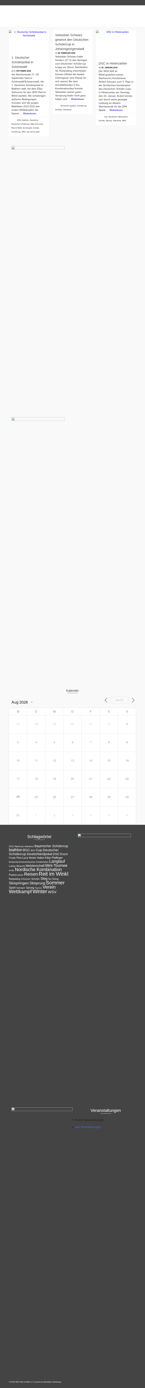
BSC (26, 850)
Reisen (31, 874)
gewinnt (73, 106)
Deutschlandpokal (39, 854)
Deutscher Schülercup (20, 124)
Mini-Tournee (56, 865)
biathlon (25, 120)
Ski (49, 879)
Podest (13, 874)
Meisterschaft (35, 866)
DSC (56, 854)
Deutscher (34, 120)
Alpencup (19, 846)
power (20, 875)
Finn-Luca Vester (26, 857)
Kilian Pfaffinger (54, 857)
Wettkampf (20, 891)
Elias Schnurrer (37, 124)
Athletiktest (29, 846)
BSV (33, 850)
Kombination (42, 862)
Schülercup (16, 132)
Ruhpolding (14, 879)
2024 (19, 120)
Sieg (43, 878)
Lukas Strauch (17, 865)
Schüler (36, 128)
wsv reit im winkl (33, 132)
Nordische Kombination (38, 869)
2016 (11, 846)
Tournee (38, 888)
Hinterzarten (123, 117)
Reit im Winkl (16, 128)
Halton (40, 857)
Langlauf (57, 861)
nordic (11, 870)
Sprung (109, 121)
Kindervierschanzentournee (22, 862)
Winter (40, 891)
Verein (49, 887)
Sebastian (67, 110)
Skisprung (37, 883)
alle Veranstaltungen (88, 1127)
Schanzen (26, 879)
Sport (12, 887)
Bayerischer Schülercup (51, 846)
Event (64, 854)
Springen (20, 888)
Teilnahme (117, 121)
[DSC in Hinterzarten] (116, 44)
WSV (24, 132)
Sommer (55, 882)
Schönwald (27, 128)
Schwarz (58, 110)
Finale (12, 857)
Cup (106, 117)
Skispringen (19, 883)
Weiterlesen (29, 113)
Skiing (55, 879)
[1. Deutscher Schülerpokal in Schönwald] (29, 41)
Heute (119, 700)
